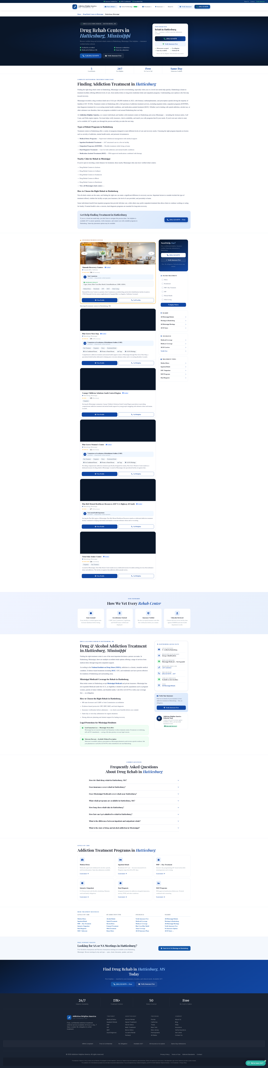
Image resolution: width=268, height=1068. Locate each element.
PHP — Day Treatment (84, 923)
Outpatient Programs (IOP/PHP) (91, 146)
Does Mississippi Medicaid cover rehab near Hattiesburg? (113, 794)
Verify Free (164, 351)
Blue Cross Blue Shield (142, 926)
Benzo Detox (110, 931)
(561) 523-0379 (171, 39)
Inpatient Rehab (165, 367)
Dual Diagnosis (165, 378)
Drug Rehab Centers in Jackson (90, 167)
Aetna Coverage (140, 928)
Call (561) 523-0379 (92, 56)
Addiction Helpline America (84, 1016)
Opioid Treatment (112, 921)
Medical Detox (165, 363)
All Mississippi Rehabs (167, 317)
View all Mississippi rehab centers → (92, 186)
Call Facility (137, 300)
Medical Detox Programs (88, 138)
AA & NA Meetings (129, 6)
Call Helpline (137, 363)
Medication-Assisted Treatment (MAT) (93, 153)
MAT (113, 671)
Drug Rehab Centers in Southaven (91, 175)
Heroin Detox (111, 923)
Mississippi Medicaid (114, 683)
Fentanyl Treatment (112, 926)
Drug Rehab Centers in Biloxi (89, 178)
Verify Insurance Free (114, 56)
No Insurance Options (171, 928)
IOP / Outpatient (165, 370)
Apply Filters (174, 305)
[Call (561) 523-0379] (69, 1017)
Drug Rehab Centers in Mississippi (93, 14)
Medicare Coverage (166, 343)
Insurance (160, 6)
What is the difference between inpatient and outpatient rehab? (115, 821)
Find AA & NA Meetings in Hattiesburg (175, 948)
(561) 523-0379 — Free (177, 220)
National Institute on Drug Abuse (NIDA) (106, 667)
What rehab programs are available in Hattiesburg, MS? (112, 801)
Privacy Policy (183, 1062)
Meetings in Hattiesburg (168, 320)
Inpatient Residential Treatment (90, 142)
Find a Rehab (111, 6)
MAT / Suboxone (82, 931)
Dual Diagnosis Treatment (88, 150)
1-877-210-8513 (166, 668)
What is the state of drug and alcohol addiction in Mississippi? (114, 828)
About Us (246, 1)
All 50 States (164, 328)
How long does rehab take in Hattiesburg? (106, 807)
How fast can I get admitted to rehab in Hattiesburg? (110, 814)
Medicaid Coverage (166, 340)
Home (79, 14)
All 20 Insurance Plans (142, 931)
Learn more (83, 873)
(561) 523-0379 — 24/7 (169, 674)
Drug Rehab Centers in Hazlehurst (91, 182)
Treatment (147, 6)
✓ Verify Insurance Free (173, 260)
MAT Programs (165, 374)
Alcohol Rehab (111, 919)
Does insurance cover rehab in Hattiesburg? (107, 787)
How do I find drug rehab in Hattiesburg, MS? (108, 780)
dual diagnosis (119, 706)
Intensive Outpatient (83, 926)
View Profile (100, 300)
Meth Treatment (111, 928)
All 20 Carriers (165, 347)
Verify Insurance (260, 1)
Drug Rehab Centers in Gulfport (90, 171)
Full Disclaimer (174, 1062)
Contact (253, 1)
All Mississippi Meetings (168, 324)
